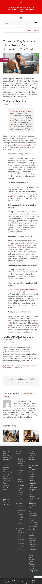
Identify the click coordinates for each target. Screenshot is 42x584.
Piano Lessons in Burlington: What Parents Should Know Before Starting (21, 514)
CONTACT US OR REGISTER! (7, 487)
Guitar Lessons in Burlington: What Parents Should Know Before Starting (21, 489)
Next (35, 30)
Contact (4, 60)
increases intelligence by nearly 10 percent (22, 244)
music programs (26, 366)
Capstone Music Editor (12, 366)
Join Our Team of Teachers (6, 502)
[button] (5, 436)
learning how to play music (26, 145)
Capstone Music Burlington (21, 111)
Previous (28, 30)
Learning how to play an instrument (21, 290)
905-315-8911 (7, 479)
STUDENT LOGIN (17, 9)
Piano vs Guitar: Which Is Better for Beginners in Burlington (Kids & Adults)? (21, 538)
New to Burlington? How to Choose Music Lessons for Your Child (21, 467)
